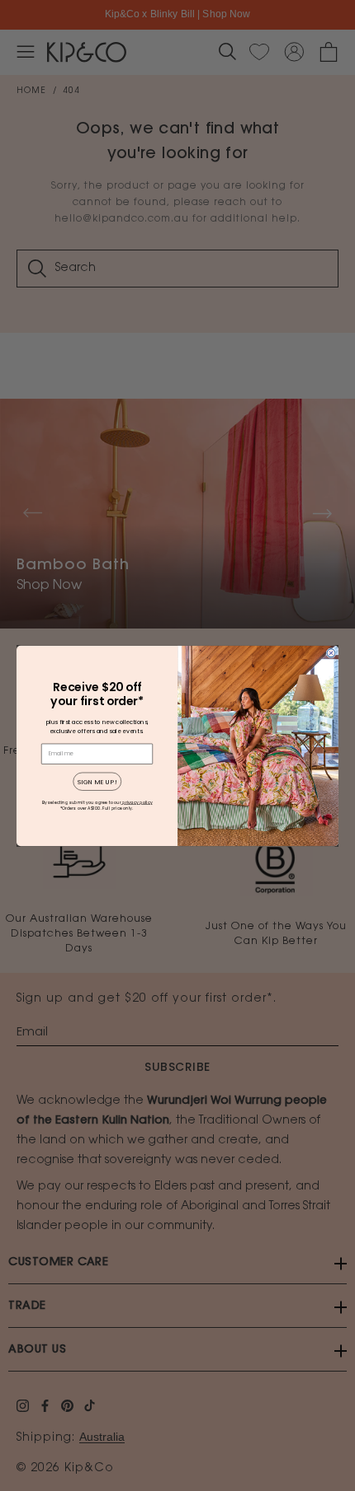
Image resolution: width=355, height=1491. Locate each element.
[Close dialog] (331, 652)
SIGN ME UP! (97, 781)
